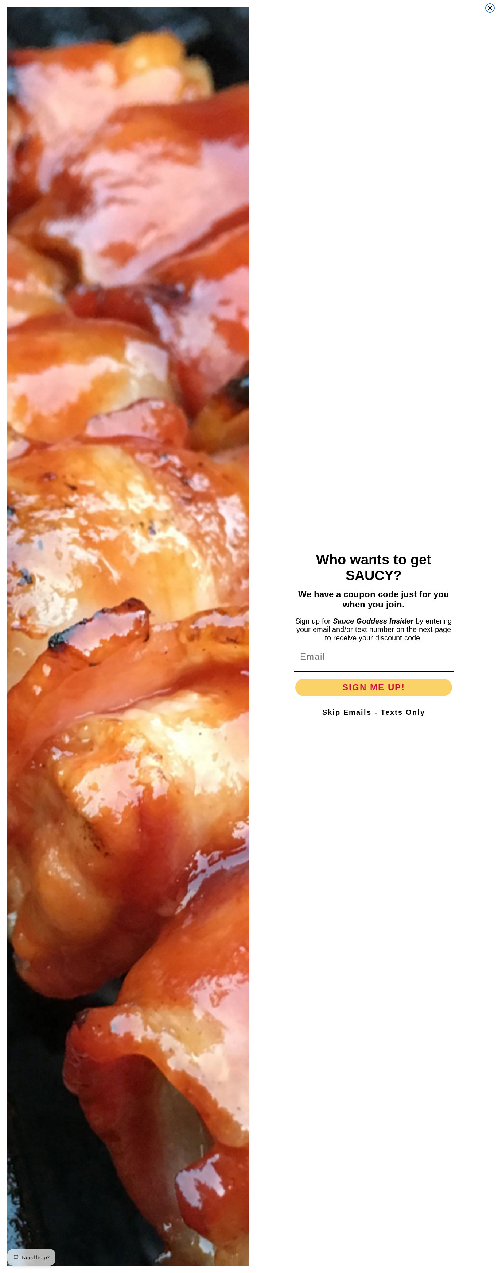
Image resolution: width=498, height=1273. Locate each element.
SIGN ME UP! (373, 687)
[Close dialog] (490, 8)
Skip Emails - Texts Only (373, 712)
